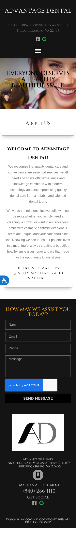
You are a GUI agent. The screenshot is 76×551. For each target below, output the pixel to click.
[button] (38, 51)
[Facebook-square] (38, 39)
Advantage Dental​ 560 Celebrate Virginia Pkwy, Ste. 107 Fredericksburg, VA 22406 (39, 463)
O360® (29, 519)
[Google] (44, 39)
